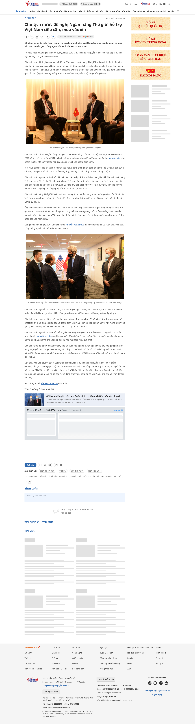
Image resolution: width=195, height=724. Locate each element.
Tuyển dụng (157, 694)
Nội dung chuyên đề (136, 653)
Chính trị (23, 11)
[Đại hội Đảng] (150, 79)
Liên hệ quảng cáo (106, 679)
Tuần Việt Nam (131, 4)
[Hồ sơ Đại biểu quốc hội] (150, 30)
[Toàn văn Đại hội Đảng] (150, 62)
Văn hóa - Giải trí (103, 11)
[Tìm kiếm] (168, 3)
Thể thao (90, 11)
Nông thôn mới (106, 668)
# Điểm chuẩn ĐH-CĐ (90, 4)
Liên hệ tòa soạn (51, 691)
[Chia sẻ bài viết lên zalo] (32, 37)
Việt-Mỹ (62, 471)
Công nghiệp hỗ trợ (108, 658)
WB (29, 481)
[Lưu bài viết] (48, 37)
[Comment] (53, 37)
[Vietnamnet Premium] (32, 648)
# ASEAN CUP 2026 (68, 4)
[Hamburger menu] (177, 11)
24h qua (159, 663)
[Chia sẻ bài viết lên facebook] (27, 37)
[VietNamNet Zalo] (166, 684)
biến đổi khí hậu (44, 336)
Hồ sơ (129, 663)
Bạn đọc (171, 11)
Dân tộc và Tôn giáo (58, 11)
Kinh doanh (42, 11)
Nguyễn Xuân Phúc (75, 225)
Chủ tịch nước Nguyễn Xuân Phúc (107, 476)
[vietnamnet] (32, 6)
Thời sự (32, 11)
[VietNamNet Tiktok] (161, 684)
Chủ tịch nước (77, 471)
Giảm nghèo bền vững (110, 663)
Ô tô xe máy (77, 658)
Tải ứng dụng (150, 690)
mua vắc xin (114, 158)
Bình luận (30, 465)
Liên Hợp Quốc (94, 471)
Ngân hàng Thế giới (37, 476)
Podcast (159, 658)
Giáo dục (72, 11)
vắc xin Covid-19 (58, 476)
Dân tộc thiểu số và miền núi (140, 647)
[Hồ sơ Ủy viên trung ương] (150, 46)
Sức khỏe (126, 11)
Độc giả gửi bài (164, 690)
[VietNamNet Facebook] (149, 684)
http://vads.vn (109, 696)
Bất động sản (153, 11)
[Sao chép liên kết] (42, 37)
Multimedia (161, 653)
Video (158, 647)
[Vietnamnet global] (145, 5)
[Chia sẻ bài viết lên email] (37, 37)
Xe (144, 11)
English (130, 658)
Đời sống (116, 11)
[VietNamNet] (17, 11)
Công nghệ (137, 11)
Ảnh (129, 668)
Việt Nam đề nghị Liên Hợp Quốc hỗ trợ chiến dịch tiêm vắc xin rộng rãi (83, 396)
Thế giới (81, 11)
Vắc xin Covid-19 (49, 383)
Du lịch (163, 11)
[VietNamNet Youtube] (155, 684)
